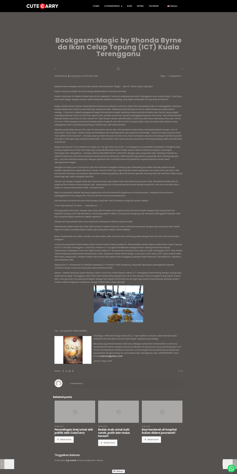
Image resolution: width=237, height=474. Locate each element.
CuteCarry (75, 76)
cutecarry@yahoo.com (111, 356)
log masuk (71, 460)
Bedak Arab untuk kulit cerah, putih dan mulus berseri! (114, 433)
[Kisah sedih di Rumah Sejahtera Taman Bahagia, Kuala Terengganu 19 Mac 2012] (230, 464)
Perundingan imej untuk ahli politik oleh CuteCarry (74, 431)
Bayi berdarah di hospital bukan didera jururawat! (159, 431)
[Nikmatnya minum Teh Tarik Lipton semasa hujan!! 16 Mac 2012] (7, 464)
